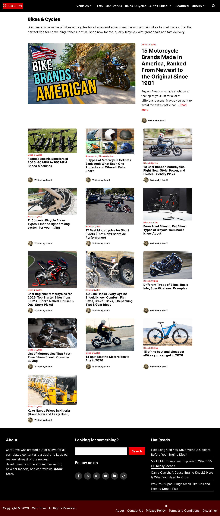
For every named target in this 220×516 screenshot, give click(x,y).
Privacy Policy (156, 510)
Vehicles (82, 6)
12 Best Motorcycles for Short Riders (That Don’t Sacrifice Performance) (107, 234)
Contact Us (135, 510)
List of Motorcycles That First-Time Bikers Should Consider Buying (50, 357)
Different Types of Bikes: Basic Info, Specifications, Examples (165, 286)
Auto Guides (158, 6)
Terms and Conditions (184, 510)
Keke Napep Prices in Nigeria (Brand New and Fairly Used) (49, 412)
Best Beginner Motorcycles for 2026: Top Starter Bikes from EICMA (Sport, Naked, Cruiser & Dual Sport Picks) (51, 299)
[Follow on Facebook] (78, 476)
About (120, 510)
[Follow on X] (87, 476)
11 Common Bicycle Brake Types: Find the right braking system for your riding (49, 224)
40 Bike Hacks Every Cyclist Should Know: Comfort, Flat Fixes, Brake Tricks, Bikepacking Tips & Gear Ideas (109, 299)
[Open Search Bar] (214, 5)
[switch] (166, 506)
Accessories (91, 156)
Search (137, 451)
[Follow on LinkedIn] (114, 476)
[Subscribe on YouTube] (105, 476)
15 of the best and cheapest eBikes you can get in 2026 (163, 353)
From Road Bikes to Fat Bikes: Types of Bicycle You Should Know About (164, 230)
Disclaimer (209, 510)
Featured (182, 6)
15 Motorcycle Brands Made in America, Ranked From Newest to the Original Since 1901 (164, 66)
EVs (100, 6)
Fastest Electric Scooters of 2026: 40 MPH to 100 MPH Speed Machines (48, 162)
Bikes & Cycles (135, 6)
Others (197, 6)
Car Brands (114, 6)
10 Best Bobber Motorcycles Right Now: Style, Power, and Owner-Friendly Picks (164, 170)
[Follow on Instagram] (96, 476)
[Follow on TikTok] (123, 476)
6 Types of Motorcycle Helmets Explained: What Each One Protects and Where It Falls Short (108, 165)
